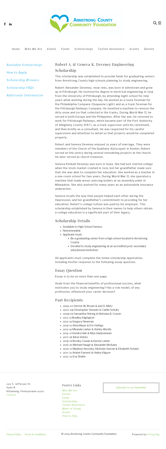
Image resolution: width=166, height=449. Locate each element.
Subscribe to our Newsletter (131, 387)
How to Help (69, 416)
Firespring (154, 434)
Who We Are (33, 49)
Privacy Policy (13, 434)
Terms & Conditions (35, 434)
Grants (134, 49)
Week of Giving (71, 409)
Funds (65, 49)
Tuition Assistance (111, 49)
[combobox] (139, 23)
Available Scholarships (24, 65)
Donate (149, 49)
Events (51, 49)
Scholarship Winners (22, 80)
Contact (11, 395)
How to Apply (16, 72)
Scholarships (83, 49)
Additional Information (24, 95)
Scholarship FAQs (20, 88)
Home (16, 49)
